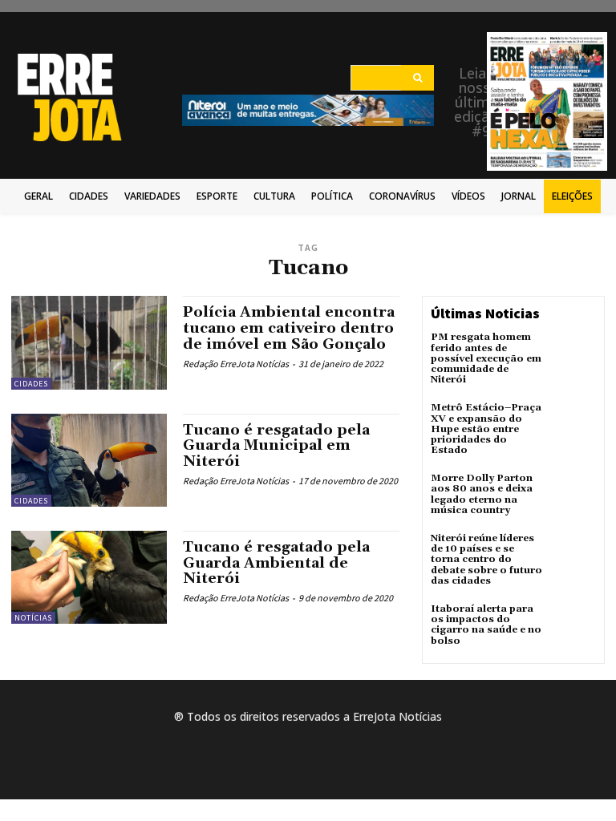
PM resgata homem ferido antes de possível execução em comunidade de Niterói (486, 358)
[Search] (417, 78)
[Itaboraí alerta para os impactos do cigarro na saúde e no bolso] (574, 625)
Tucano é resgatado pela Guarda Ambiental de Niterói (276, 563)
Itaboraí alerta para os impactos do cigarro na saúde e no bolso (486, 625)
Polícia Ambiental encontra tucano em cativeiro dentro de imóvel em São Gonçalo (289, 328)
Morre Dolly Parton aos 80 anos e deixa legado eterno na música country (482, 494)
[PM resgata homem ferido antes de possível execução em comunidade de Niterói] (574, 353)
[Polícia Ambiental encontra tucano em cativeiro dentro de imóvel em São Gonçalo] (89, 342)
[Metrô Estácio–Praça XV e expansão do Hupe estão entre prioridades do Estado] (574, 424)
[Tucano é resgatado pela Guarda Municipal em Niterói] (89, 460)
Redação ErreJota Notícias (236, 364)
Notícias (33, 618)
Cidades (31, 383)
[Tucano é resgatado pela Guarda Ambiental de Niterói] (89, 577)
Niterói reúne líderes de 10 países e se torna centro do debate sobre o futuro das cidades (486, 559)
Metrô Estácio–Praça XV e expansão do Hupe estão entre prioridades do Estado (486, 429)
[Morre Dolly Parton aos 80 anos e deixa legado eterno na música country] (574, 494)
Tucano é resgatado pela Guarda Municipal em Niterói (276, 446)
